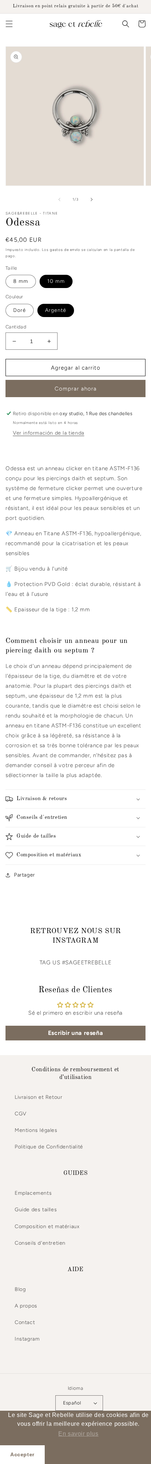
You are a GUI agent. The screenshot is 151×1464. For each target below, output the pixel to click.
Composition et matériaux (47, 1226)
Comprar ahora (76, 388)
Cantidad (15, 327)
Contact (25, 1322)
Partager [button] (24, 875)
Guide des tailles (36, 1209)
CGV (21, 1114)
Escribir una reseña (75, 1032)
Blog (20, 1289)
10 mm (56, 281)
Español (72, 1403)
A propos (26, 1306)
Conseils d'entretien (40, 1243)
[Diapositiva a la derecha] (92, 199)
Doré (19, 310)
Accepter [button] (22, 1454)
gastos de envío (65, 249)
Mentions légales (36, 1130)
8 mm (20, 281)
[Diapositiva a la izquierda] (59, 199)
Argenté (55, 310)
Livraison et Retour (38, 1097)
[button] (9, 24)
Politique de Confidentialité (49, 1147)
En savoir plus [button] (78, 1434)
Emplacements (33, 1193)
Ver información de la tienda (48, 433)
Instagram (27, 1339)
